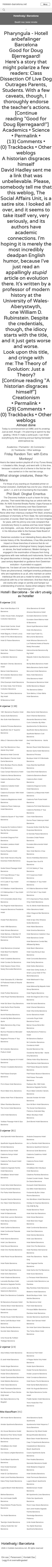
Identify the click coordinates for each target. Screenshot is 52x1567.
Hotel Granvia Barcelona (10, 1238)
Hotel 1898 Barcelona (9, 926)
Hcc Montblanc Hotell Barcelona (38, 1199)
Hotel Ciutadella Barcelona (10, 958)
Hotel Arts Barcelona (34, 630)
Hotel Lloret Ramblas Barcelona (12, 1477)
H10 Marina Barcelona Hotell (37, 888)
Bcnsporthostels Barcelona (36, 1435)
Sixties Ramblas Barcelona (10, 1327)
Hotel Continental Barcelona (37, 1227)
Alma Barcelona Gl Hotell (36, 608)
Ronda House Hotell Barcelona (12, 1317)
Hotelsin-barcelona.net (15, 4)
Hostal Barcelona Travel (35, 1209)
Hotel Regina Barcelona (35, 993)
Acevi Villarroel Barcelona (36, 715)
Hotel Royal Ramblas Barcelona (12, 996)
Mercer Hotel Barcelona (9, 671)
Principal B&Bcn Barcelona (36, 1309)
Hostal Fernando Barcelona (37, 1370)
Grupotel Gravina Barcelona (11, 1199)
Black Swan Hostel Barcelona (37, 1438)
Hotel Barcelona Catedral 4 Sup (38, 934)
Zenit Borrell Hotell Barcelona (37, 1121)
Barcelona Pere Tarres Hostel (11, 1435)
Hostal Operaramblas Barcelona (12, 1377)
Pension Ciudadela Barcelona (12, 1067)
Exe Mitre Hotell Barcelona (36, 1189)
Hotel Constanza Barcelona (37, 1377)
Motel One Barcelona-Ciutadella (12, 1295)
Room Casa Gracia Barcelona (37, 1505)
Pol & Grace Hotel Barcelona (11, 1084)
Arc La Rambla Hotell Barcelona (38, 1143)
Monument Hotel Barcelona (37, 671)
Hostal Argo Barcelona (9, 1209)
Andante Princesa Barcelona (11, 726)
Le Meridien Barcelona (9, 657)
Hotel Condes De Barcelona (11, 962)
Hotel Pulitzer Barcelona (9, 993)
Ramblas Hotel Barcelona (36, 1313)
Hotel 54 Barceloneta (8, 1213)
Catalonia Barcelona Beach (37, 775)
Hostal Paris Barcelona (9, 920)
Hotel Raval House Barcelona (11, 1256)
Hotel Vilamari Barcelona (36, 1007)
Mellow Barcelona (7, 1494)
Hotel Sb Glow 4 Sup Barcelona (12, 1003)
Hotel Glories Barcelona (35, 1235)
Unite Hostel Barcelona (35, 1522)
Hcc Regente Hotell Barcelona (12, 905)
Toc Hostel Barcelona (8, 1515)
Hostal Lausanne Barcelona (37, 1373)
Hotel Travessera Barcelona (11, 1388)
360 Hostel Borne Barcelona (11, 1417)
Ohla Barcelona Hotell (35, 678)
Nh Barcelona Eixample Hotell (12, 1302)
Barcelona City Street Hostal (37, 1431)
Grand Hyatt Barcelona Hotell (37, 626)
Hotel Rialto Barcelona (9, 1263)
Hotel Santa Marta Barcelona (37, 1385)
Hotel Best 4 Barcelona (35, 948)
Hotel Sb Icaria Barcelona (36, 1003)
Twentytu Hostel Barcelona (10, 1522)
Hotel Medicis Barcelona (9, 1381)
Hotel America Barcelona (36, 930)
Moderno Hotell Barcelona (36, 1291)
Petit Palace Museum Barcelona (38, 1073)
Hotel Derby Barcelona (35, 962)
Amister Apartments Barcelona (12, 1424)
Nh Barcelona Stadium (35, 1038)
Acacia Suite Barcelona (9, 715)
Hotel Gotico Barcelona (35, 966)
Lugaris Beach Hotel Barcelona (12, 1488)
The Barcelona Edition (35, 689)
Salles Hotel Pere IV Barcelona (12, 1097)
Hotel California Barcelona (10, 1227)
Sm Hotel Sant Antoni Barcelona (38, 1327)
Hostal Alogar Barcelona (9, 1366)
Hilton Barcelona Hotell (35, 909)
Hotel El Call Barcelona (9, 1473)
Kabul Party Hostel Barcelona (11, 1481)
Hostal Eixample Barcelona (10, 1370)
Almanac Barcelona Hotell (36, 612)
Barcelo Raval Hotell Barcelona (38, 747)
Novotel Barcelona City (35, 1049)
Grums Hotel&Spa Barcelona (37, 857)
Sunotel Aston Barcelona (10, 1331)
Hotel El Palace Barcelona (10, 640)
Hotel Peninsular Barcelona (37, 1477)
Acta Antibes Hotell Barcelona (11, 1353)
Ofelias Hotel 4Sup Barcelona (37, 1059)
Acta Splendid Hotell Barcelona (12, 1136)
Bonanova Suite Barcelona (36, 1150)
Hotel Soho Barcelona (9, 1274)
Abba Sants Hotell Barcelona (37, 712)
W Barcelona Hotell (8, 700)
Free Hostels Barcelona (35, 1459)
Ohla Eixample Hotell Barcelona (12, 682)
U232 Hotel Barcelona (9, 1115)
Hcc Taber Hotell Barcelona (11, 1203)
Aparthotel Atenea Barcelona (37, 730)
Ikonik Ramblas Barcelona (10, 1014)
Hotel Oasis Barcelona (9, 1385)
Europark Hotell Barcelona (36, 1185)
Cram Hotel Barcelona (35, 816)
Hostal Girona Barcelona (10, 1373)
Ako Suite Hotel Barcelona (10, 719)
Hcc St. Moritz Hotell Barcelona (38, 905)
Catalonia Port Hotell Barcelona (38, 806)
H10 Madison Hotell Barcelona (12, 888)
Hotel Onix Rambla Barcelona (11, 1250)
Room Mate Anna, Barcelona (11, 1091)
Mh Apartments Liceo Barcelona (38, 1494)
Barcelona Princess (34, 754)
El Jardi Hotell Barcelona (10, 1359)
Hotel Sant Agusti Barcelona (11, 1270)
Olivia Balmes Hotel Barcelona (38, 1063)
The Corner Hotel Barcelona (11, 1108)
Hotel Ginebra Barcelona (36, 1473)
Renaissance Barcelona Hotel (37, 682)
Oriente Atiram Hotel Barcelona (12, 1306)
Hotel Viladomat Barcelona (10, 1277)
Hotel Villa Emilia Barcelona (37, 1011)
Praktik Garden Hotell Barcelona (38, 1399)
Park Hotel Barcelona (34, 1306)
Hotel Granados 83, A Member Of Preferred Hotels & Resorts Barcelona (12, 982)
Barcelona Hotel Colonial (10, 754)
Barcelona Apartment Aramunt (38, 1147)
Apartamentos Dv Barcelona (37, 726)
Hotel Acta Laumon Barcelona (11, 1217)
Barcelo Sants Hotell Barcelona (38, 751)
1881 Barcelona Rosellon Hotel (12, 712)
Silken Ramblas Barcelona (10, 1104)
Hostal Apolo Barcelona (35, 1366)
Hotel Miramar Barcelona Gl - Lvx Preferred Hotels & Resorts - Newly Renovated (38, 643)
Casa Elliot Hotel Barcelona (37, 771)
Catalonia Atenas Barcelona (11, 775)
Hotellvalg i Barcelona (26, 15)
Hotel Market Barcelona (35, 1242)
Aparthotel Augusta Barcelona (11, 1143)
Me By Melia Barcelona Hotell (37, 663)
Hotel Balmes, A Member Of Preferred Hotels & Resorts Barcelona (11, 937)
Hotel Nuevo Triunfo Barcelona (38, 1381)
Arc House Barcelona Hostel (11, 1431)
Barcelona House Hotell (9, 1150)
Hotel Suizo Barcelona (35, 1274)
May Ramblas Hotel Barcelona (38, 1288)
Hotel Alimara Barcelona (9, 930)
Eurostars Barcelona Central (37, 616)
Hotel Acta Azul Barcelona (36, 1213)
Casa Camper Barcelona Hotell (12, 771)
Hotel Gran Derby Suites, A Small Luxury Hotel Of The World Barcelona (36, 972)
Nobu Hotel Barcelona (35, 675)
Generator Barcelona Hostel (37, 1463)
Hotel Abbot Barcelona (35, 926)
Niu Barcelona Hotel (34, 1302)
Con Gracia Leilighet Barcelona (12, 1452)
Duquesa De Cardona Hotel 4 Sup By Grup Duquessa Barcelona (11, 830)
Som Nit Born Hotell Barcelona (38, 1104)
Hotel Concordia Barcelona (36, 958)
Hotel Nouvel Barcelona (9, 1246)
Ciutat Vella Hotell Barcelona (11, 1185)
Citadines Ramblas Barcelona (37, 1174)
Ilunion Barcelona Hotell (35, 1014)
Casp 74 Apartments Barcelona (38, 1442)
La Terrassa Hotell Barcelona (37, 1277)
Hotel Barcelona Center (35, 937)
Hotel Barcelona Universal (10, 948)
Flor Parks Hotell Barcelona (11, 1192)
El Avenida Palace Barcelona (37, 834)
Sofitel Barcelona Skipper (36, 686)
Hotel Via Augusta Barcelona (37, 1388)
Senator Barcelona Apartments (38, 1317)
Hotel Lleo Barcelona (8, 1242)
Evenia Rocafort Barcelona (10, 1189)
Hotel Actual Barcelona (35, 1217)
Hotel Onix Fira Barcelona (36, 1246)
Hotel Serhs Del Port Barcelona (38, 1270)
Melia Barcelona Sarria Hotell (37, 667)
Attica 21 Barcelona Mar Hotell (12, 740)
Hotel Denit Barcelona (35, 1231)
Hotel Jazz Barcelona (34, 1238)
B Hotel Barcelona (7, 1147)
